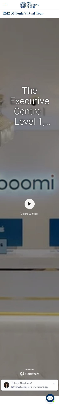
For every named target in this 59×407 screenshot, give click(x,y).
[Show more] (5, 5)
